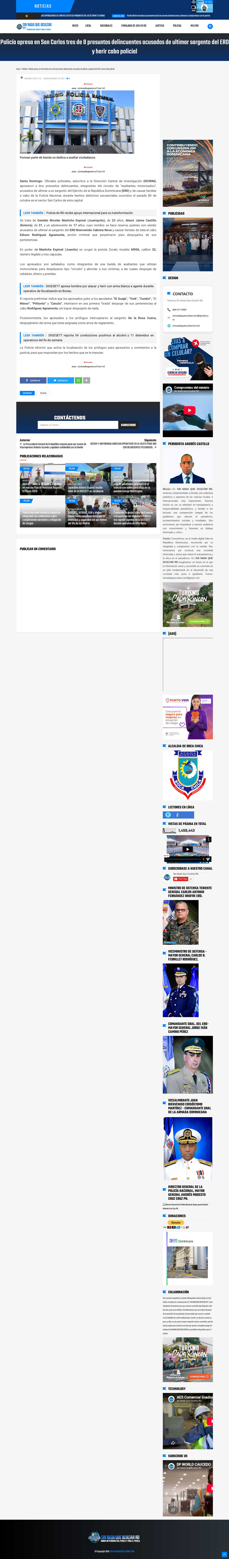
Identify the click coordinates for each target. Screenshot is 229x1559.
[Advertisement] (174, 77)
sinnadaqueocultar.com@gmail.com (190, 317)
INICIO (75, 25)
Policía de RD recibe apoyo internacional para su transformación (89, 213)
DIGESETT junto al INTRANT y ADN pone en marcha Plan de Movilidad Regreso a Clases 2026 (42, 488)
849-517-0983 (179, 309)
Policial (43, 393)
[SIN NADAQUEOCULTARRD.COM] (114, 1544)
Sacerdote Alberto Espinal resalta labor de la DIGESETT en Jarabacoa (85, 489)
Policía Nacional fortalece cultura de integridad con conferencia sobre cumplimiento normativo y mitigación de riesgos (42, 518)
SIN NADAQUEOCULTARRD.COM (122, 1552)
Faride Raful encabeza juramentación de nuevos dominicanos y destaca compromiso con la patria (108, 16)
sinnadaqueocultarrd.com (186, 325)
